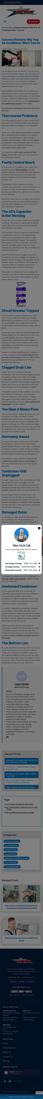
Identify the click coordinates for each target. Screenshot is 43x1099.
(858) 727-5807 (31, 563)
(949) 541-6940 (28, 567)
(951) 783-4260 (30, 570)
